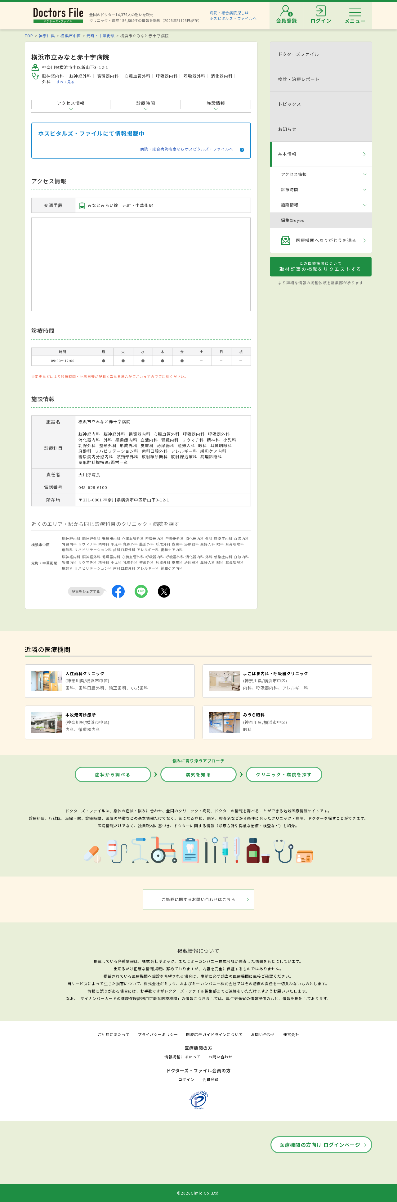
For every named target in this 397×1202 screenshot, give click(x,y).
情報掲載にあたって (182, 1056)
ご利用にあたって (114, 1034)
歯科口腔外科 (124, 549)
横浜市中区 (70, 35)
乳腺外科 (130, 543)
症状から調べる (113, 774)
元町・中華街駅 (101, 35)
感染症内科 (223, 538)
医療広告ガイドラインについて (214, 1034)
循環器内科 (111, 538)
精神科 (103, 543)
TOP (29, 35)
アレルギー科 (148, 549)
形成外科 (163, 543)
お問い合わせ (263, 1034)
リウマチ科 (87, 543)
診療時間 (145, 103)
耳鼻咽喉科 (234, 543)
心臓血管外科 (133, 538)
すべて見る (65, 81)
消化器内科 (194, 538)
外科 (209, 538)
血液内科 (241, 538)
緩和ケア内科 (172, 549)
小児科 (116, 543)
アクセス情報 (71, 103)
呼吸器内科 (154, 538)
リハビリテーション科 (93, 549)
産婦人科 (207, 543)
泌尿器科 (191, 543)
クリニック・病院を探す (284, 774)
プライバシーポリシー (158, 1034)
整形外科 (146, 543)
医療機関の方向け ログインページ (319, 1144)
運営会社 (291, 1034)
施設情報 (216, 103)
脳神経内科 (71, 538)
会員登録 (211, 1079)
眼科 (220, 543)
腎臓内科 (69, 543)
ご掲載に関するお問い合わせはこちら (199, 899)
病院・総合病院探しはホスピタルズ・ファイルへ (233, 15)
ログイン (186, 1079)
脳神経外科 (91, 538)
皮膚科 (177, 543)
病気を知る (199, 774)
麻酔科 (67, 549)
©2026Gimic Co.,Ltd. (198, 1192)
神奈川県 (47, 35)
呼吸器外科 (175, 538)
